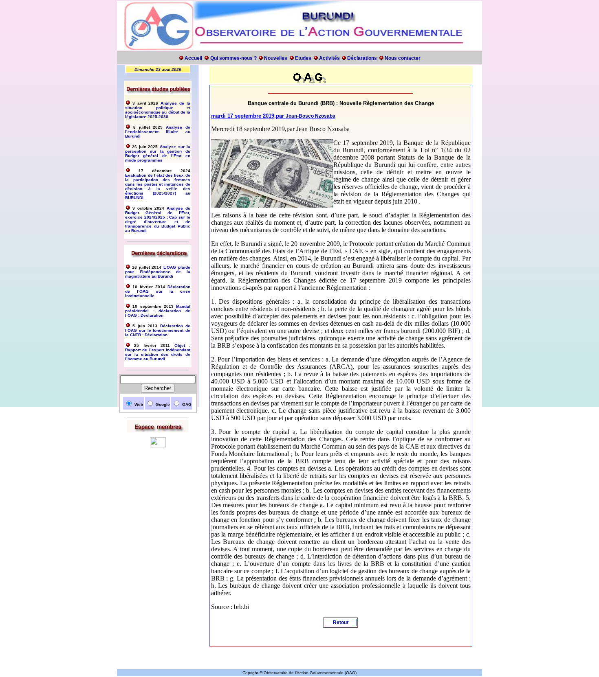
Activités (330, 58)
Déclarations (362, 58)
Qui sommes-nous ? (234, 58)
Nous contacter (403, 58)
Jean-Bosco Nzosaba (310, 116)
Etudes (302, 58)
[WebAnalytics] (158, 446)
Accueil (193, 58)
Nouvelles (275, 58)
